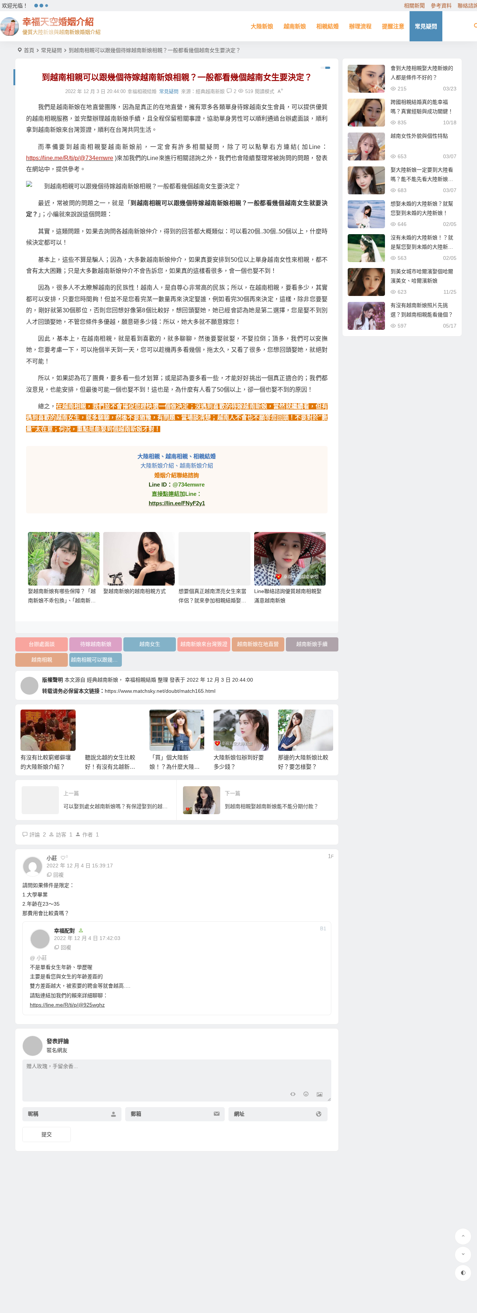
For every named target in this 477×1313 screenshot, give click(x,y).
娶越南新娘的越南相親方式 (134, 591)
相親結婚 (327, 26)
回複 (58, 875)
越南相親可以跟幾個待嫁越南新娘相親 (96, 660)
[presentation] (290, 721)
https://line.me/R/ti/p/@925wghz (67, 1005)
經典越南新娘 (210, 91)
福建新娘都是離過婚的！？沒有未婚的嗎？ (303, 766)
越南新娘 (295, 26)
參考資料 (441, 6)
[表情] (306, 1095)
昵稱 (33, 1114)
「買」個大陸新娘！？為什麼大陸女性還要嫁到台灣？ (110, 766)
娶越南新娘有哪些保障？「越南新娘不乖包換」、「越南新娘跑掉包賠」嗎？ (62, 600)
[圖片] (319, 1095)
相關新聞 (414, 6)
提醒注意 (393, 26)
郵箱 (136, 1114)
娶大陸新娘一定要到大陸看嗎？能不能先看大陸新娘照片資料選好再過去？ (422, 179)
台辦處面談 (42, 644)
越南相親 (41, 660)
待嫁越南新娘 (95, 644)
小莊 (42, 958)
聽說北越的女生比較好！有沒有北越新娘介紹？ (46, 766)
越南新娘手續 (312, 644)
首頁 (29, 50)
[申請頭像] (323, 1043)
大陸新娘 (262, 26)
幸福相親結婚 (140, 680)
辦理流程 (360, 26)
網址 (239, 1114)
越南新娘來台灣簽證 (203, 644)
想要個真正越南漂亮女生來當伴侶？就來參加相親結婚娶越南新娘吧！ (212, 600)
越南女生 (149, 644)
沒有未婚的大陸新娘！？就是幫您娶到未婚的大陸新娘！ (422, 247)
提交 (46, 1134)
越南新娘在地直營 (258, 644)
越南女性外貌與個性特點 (419, 136)
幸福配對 (64, 931)
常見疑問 (426, 26)
